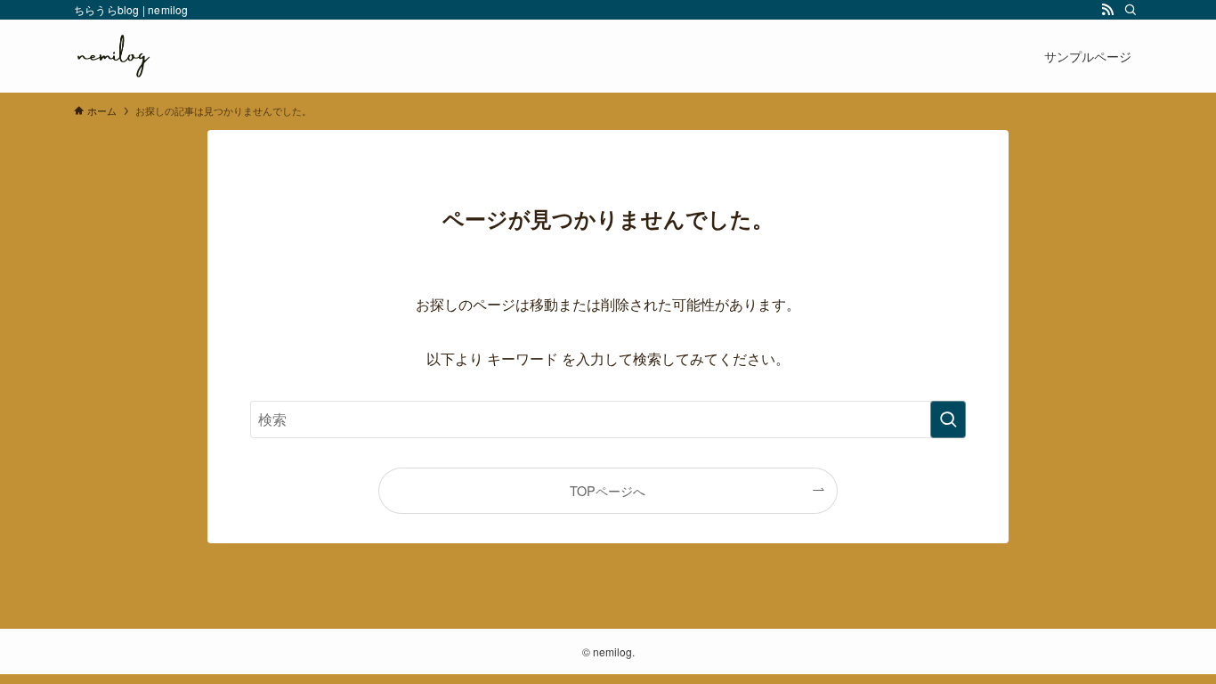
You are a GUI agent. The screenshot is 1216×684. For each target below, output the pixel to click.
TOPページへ (607, 490)
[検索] (1130, 10)
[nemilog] (113, 56)
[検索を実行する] (948, 419)
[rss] (1107, 10)
